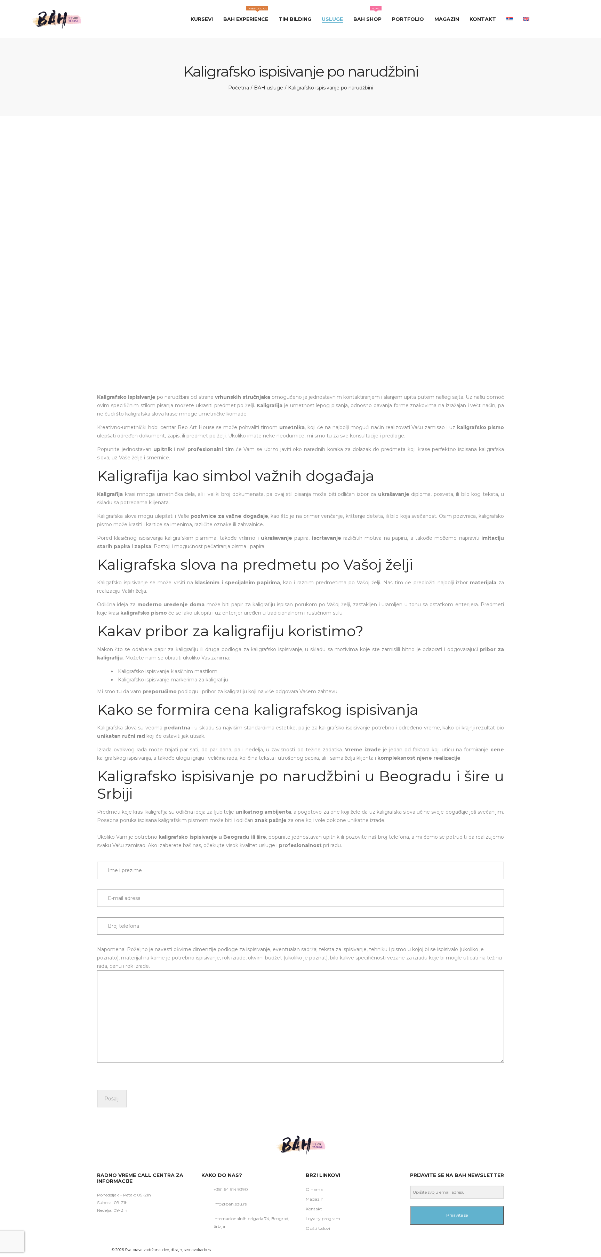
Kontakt (314, 1208)
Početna (238, 88)
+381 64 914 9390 (231, 1189)
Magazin (314, 1199)
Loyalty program (323, 1218)
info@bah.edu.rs (230, 1204)
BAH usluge (268, 88)
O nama (314, 1189)
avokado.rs (201, 1249)
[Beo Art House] (56, 19)
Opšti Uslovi (318, 1228)
